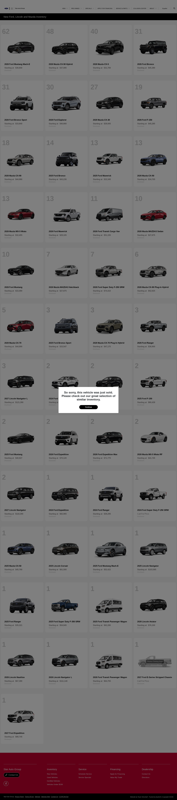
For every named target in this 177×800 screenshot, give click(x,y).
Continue (88, 407)
